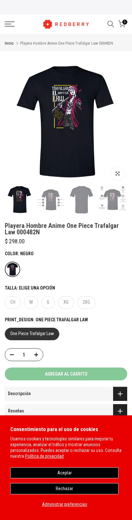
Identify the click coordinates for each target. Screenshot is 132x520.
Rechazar (64, 488)
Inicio (9, 43)
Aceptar (64, 472)
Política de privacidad (44, 456)
